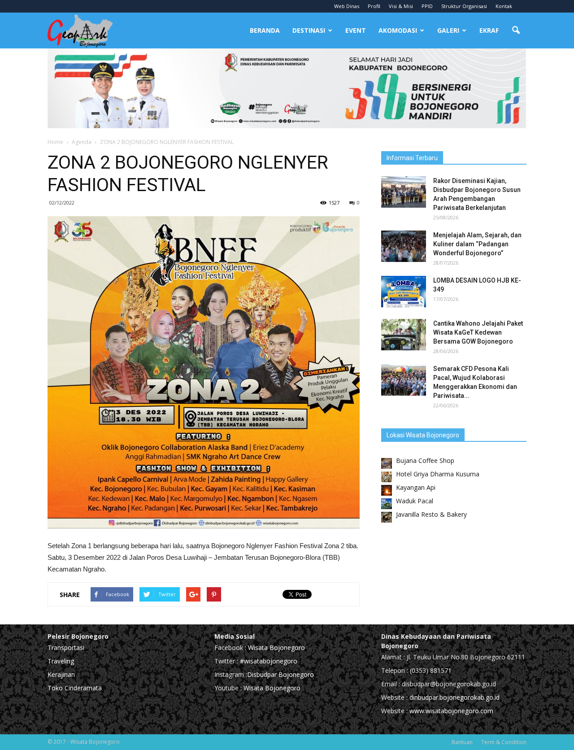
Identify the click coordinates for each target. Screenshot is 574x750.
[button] (515, 30)
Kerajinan (61, 674)
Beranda (265, 30)
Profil (374, 6)
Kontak (504, 6)
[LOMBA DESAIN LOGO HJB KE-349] (403, 291)
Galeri (448, 30)
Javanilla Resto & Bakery (431, 514)
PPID (427, 6)
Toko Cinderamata (75, 688)
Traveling (61, 661)
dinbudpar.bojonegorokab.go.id (454, 697)
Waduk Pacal (414, 501)
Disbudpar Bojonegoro (280, 674)
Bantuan (462, 742)
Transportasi (66, 647)
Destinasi (308, 30)
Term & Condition (503, 742)
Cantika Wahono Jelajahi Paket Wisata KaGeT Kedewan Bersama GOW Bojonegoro (478, 332)
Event (355, 30)
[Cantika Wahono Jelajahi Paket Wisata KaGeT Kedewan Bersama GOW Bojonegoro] (403, 334)
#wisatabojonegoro (268, 661)
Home (55, 142)
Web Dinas (346, 6)
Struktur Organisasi (464, 6)
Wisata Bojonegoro (275, 647)
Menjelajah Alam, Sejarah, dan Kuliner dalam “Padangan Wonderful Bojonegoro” (477, 244)
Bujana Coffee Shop (425, 460)
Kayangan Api (415, 487)
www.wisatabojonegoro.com (451, 710)
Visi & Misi (401, 6)
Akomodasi (397, 30)
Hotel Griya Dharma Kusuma (437, 474)
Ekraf (489, 30)
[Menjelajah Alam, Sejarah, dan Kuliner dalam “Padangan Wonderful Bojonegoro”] (403, 246)
